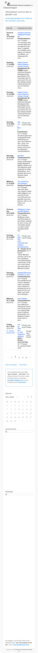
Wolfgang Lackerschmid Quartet (24, 210)
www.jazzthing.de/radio (21, 645)
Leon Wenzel (22, 298)
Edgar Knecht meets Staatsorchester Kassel (23, 64)
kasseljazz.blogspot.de (15, 380)
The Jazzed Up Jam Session (23, 182)
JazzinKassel (22, 382)
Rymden (21, 155)
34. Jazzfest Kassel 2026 (11, 332)
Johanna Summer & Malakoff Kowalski (24, 35)
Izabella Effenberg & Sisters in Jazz (24, 274)
